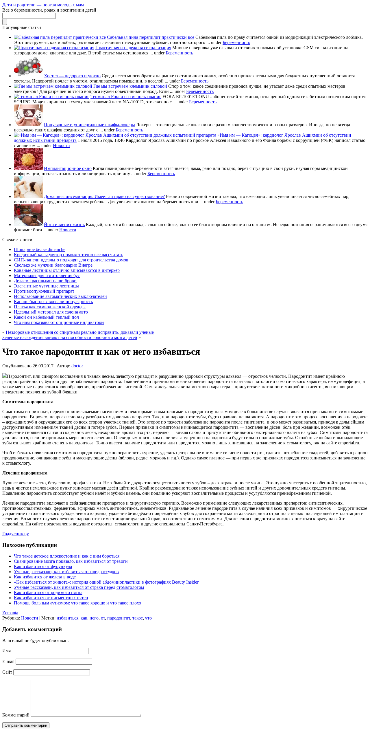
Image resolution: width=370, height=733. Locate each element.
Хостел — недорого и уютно (72, 75)
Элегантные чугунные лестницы (46, 285)
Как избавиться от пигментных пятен (51, 597)
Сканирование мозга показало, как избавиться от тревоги (71, 561)
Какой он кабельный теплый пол (46, 317)
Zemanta (10, 612)
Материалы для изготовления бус (47, 275)
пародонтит (118, 617)
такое (137, 617)
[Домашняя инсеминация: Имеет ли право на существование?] (28, 196)
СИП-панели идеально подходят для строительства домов (71, 259)
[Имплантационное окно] (28, 168)
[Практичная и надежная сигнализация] (54, 47)
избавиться (67, 617)
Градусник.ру (15, 533)
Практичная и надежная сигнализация (133, 47)
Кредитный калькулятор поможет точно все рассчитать (68, 254)
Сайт (7, 672)
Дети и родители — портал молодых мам (43, 4)
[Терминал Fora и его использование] (51, 96)
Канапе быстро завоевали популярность (53, 301)
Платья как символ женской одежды (50, 306)
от (103, 617)
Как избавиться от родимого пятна (48, 592)
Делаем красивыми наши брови (45, 280)
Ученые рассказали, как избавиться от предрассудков (66, 571)
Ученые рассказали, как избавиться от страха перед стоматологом (79, 587)
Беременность (236, 42)
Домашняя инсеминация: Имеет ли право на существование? (104, 196)
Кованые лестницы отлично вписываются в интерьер (67, 270)
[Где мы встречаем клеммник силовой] (53, 86)
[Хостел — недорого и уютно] (28, 75)
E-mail (8, 661)
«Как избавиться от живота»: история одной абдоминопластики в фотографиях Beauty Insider (106, 582)
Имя (6, 650)
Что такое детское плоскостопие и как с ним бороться (66, 556)
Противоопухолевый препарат (44, 291)
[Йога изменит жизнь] (28, 224)
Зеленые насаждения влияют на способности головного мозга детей (69, 337)
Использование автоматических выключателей (60, 296)
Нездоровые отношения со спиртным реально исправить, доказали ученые (80, 332)
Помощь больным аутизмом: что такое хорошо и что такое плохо (77, 602)
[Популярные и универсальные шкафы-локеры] (28, 124)
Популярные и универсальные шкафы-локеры (89, 124)
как (84, 617)
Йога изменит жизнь (64, 224)
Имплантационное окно (68, 168)
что (148, 617)
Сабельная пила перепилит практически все (150, 37)
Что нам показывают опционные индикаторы (59, 322)
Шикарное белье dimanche (39, 249)
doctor (77, 365)
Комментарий (15, 714)
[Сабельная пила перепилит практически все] (60, 37)
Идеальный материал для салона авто (51, 311)
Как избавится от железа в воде (45, 576)
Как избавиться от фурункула (43, 566)
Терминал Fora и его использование (125, 96)
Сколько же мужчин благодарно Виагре (53, 265)
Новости (61, 145)
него (94, 617)
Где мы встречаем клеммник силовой (130, 86)
